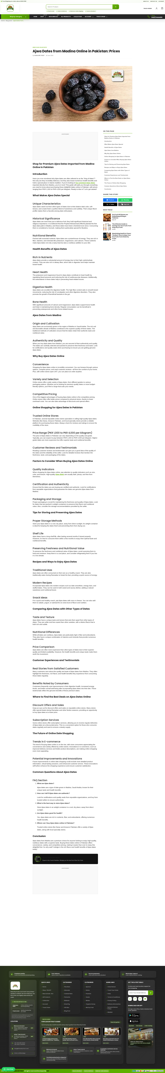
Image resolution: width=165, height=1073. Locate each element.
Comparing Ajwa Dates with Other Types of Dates (117, 171)
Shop (47, 990)
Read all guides (115, 1022)
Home (3, 21)
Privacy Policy (112, 1000)
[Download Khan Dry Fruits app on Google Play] (134, 1015)
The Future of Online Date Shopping (115, 183)
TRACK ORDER (147, 8)
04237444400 (156, 17)
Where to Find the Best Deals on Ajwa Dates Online (117, 179)
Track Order (46, 1007)
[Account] (157, 8)
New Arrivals (48, 994)
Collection (46, 1000)
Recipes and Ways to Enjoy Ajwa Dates (115, 167)
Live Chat (10, 1069)
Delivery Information (114, 1004)
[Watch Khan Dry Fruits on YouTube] (145, 999)
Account (161, 1)
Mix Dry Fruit (90, 1007)
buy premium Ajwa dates (85, 183)
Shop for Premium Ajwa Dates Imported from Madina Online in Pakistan (117, 137)
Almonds (67, 990)
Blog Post (67, 1011)
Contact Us (153, 1)
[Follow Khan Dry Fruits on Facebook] (135, 999)
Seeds (88, 997)
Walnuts (66, 1000)
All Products (46, 997)
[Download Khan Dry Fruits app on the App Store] (134, 1021)
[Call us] (148, 16)
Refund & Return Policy (113, 1008)
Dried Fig (67, 1004)
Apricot (88, 987)
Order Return (112, 987)
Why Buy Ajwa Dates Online (112, 153)
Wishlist (110, 1012)
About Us (146, 1)
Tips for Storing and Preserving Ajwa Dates (117, 164)
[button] (162, 8)
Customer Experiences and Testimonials (116, 175)
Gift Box (66, 1007)
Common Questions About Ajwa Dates (115, 186)
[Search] (115, 7)
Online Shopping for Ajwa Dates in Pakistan (117, 156)
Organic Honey (90, 1004)
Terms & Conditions (114, 997)
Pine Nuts (67, 987)
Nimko (88, 1000)
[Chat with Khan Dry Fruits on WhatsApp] (130, 999)
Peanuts (88, 994)
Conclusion (107, 189)
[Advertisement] (51, 35)
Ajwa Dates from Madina (111, 150)
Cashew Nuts (68, 994)
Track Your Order (113, 990)
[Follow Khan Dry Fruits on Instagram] (140, 999)
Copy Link (126, 204)
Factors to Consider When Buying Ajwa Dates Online (117, 160)
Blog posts (9, 21)
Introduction (108, 141)
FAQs (109, 994)
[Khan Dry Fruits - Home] (10, 8)
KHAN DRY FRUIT (19, 1071)
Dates (88, 990)
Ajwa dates (59, 474)
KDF (48, 1071)
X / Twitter (111, 204)
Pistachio (67, 997)
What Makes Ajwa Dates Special (113, 144)
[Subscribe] (150, 993)
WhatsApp (126, 200)
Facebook (111, 200)
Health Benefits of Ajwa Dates (113, 147)
